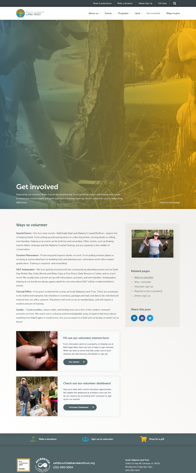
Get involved (153, 13)
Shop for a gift (156, 439)
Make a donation (125, 3)
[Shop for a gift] (143, 439)
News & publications (102, 3)
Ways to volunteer (143, 277)
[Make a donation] (33, 439)
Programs (123, 13)
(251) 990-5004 (63, 467)
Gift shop (162, 3)
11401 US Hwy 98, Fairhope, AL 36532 (142, 463)
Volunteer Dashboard (78, 407)
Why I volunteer (142, 282)
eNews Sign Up (145, 3)
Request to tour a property (148, 291)
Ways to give (173, 13)
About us (93, 13)
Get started (74, 362)
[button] (175, 3)
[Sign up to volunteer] (85, 439)
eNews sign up (142, 295)
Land (137, 13)
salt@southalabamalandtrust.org (74, 463)
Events (108, 13)
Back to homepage (170, 202)
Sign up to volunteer (102, 439)
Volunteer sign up (143, 286)
